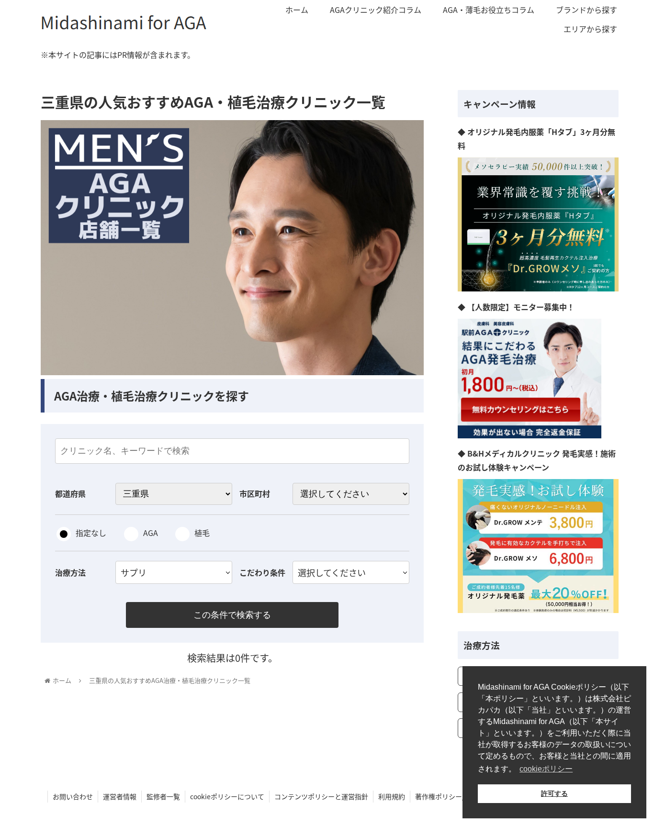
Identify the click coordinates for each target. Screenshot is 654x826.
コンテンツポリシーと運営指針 (321, 796)
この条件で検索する (232, 615)
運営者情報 (119, 796)
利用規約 (391, 796)
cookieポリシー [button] (546, 769)
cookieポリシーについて (227, 796)
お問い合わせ (73, 796)
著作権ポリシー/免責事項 (453, 796)
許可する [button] (554, 793)
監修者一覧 (163, 796)
